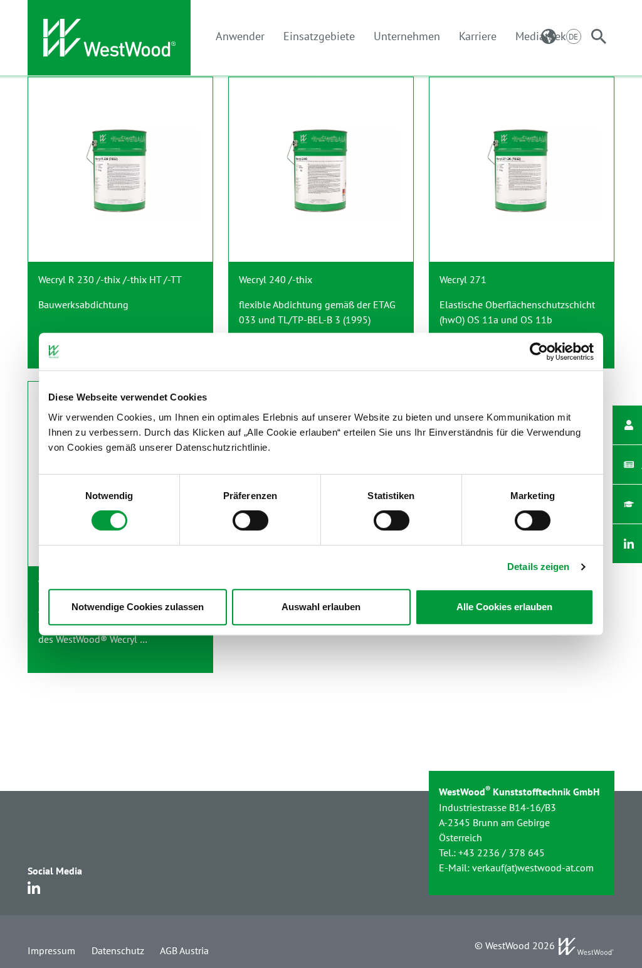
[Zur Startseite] (109, 37)
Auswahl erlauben (321, 606)
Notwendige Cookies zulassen (137, 606)
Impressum (51, 950)
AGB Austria (184, 950)
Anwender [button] (240, 36)
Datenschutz (118, 950)
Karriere (478, 36)
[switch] (250, 520)
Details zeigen (538, 566)
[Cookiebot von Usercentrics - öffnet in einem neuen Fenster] (539, 351)
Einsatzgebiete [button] (319, 36)
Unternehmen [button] (407, 36)
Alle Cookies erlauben (504, 606)
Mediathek (540, 36)
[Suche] (598, 36)
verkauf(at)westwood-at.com (533, 867)
